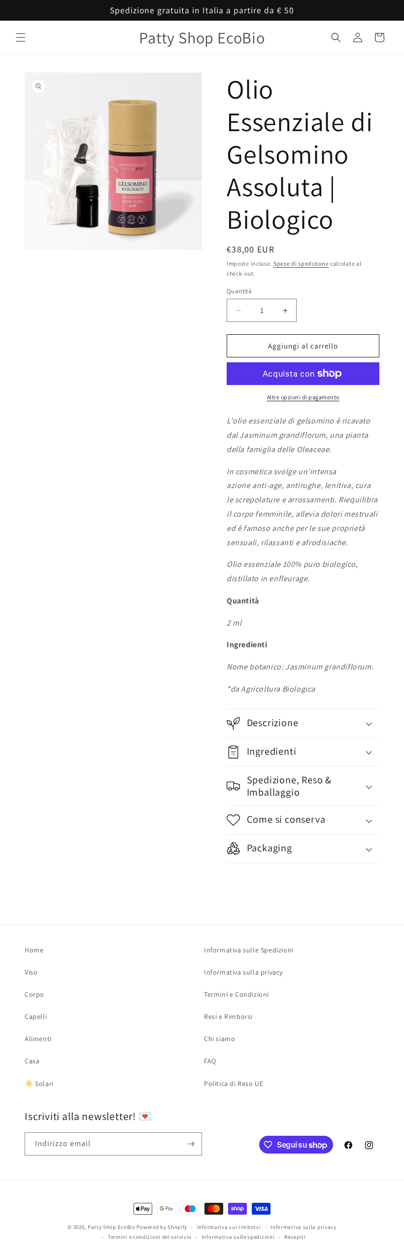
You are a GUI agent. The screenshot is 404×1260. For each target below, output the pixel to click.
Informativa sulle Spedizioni (249, 949)
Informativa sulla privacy (243, 972)
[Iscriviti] (191, 1143)
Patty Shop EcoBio (111, 1227)
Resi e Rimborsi (228, 1016)
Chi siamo (219, 1038)
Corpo (34, 994)
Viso (31, 972)
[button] (21, 37)
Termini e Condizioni (236, 994)
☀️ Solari (39, 1083)
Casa (32, 1060)
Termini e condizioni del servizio (150, 1236)
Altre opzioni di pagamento (303, 397)
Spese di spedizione (301, 263)
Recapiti (295, 1236)
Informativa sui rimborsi (229, 1227)
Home (34, 949)
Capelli (36, 1016)
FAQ (210, 1060)
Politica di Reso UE (233, 1083)
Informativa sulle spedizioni (238, 1236)
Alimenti (38, 1038)
